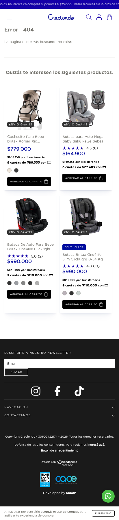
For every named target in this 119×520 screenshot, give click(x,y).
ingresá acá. (96, 444)
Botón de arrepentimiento (59, 450)
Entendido (103, 513)
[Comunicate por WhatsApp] (108, 496)
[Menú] (9, 18)
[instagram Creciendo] (36, 393)
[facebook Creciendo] (58, 393)
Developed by (59, 493)
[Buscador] (89, 18)
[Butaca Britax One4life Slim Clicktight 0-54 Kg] (80, 216)
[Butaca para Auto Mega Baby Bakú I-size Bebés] (80, 108)
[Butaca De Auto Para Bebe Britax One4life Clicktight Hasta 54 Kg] (25, 216)
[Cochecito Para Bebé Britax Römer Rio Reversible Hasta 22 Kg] (25, 108)
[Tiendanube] (60, 464)
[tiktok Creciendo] (79, 393)
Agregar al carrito (26, 181)
